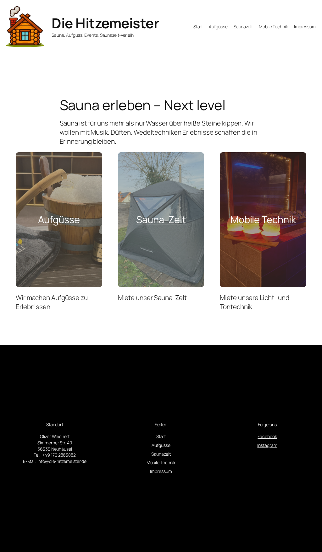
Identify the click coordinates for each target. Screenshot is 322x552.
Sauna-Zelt (161, 219)
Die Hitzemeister (105, 22)
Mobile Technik (263, 219)
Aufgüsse (59, 219)
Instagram (267, 445)
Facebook (267, 436)
